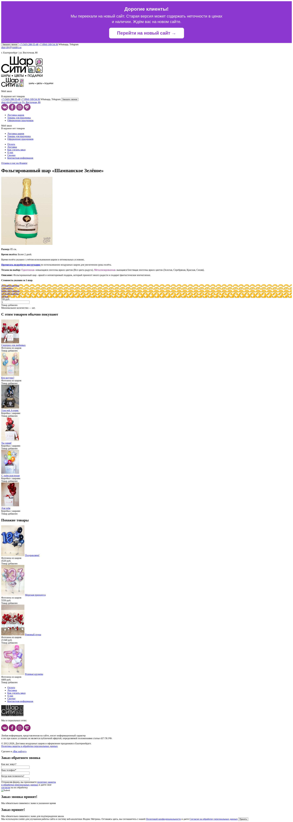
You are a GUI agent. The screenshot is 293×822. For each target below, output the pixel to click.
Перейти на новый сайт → (146, 33)
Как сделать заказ (16, 149)
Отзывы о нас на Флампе (14, 163)
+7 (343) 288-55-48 (28, 44)
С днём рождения (10, 475)
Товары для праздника (19, 117)
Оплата (11, 144)
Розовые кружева (34, 674)
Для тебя (5, 508)
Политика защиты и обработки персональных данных (29, 746)
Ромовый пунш (33, 634)
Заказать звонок (9, 44)
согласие (5, 787)
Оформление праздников (20, 120)
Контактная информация (20, 158)
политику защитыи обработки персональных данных (28, 783)
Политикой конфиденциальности (163, 819)
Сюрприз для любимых (13, 345)
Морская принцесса (35, 595)
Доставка (12, 147)
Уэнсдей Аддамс (10, 410)
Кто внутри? (7, 377)
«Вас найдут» (20, 751)
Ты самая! (6, 443)
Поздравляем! (32, 555)
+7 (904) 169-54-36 (48, 44)
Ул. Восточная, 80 (31, 102)
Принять (243, 819)
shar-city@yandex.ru (11, 47)
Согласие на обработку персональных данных (214, 819)
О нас (10, 152)
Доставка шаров (15, 115)
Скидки (11, 155)
